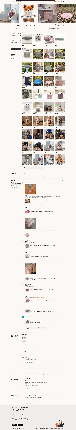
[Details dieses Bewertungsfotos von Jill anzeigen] (30, 268)
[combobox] (34, 1)
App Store (14, 425)
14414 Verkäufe (13, 54)
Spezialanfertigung (16, 48)
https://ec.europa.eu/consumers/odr (37, 397)
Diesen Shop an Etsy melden (14, 58)
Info (21, 28)
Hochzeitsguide (50, 3)
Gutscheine (55, 3)
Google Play (20, 425)
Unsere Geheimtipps (26, 3)
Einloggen (58, 1)
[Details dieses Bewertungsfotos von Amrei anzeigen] (30, 189)
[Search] (63, 28)
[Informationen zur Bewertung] (15, 25)
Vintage (45, 3)
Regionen (63, 428)
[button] (56, 25)
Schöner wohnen (33, 3)
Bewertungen (17, 28)
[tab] (16, 32)
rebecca (26, 316)
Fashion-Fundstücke (39, 3)
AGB (24, 28)
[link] (23, 168)
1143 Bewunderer (13, 55)
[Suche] (55, 1)
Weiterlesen (42, 176)
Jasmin (25, 240)
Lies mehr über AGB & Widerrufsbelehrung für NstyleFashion (32, 395)
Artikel (12, 28)
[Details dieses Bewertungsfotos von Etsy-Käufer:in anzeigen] (30, 223)
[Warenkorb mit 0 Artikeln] (63, 1)
